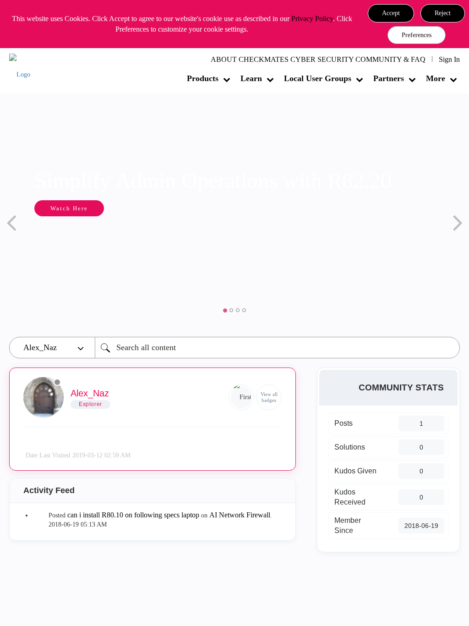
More (435, 78)
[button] (391, 13)
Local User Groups (317, 78)
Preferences (416, 35)
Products (202, 78)
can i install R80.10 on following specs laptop (133, 515)
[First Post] (241, 397)
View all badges (269, 397)
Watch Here (69, 208)
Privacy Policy (312, 18)
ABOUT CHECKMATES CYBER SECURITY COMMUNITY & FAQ (318, 59)
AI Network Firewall (239, 515)
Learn (251, 78)
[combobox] (277, 347)
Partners (388, 78)
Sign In (449, 59)
